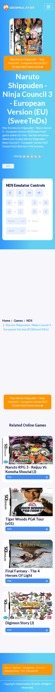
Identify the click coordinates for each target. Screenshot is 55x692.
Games (17, 667)
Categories (28, 667)
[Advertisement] (27, 278)
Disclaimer (32, 671)
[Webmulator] (18, 6)
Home (8, 667)
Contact (40, 667)
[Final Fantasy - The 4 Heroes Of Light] (27, 554)
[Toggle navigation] (48, 7)
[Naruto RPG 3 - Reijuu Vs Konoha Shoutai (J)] (27, 450)
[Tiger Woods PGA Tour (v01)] (27, 502)
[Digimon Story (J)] (27, 605)
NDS (8, 166)
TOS (23, 671)
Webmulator (23, 684)
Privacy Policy (12, 671)
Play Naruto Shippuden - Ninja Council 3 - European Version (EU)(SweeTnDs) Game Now (27, 63)
